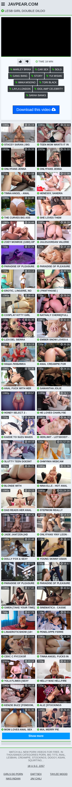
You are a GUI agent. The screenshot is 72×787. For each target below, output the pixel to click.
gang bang (19, 75)
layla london (21, 88)
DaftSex (36, 774)
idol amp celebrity (50, 88)
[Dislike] (27, 62)
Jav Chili (36, 778)
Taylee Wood (58, 774)
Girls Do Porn (13, 774)
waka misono (26, 82)
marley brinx (21, 69)
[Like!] (20, 62)
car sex (42, 69)
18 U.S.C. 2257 (36, 766)
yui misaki (55, 75)
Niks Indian (13, 778)
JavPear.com (23, 4)
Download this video (34, 109)
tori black (49, 82)
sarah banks (37, 95)
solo (58, 69)
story (37, 75)
